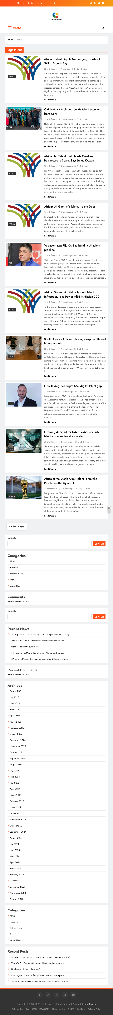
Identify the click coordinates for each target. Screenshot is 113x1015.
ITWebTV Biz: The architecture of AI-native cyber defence (37, 640)
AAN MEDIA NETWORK (37, 1009)
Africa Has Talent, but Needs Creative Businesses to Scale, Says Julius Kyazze (69, 158)
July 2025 (14, 770)
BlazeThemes (90, 1004)
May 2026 (15, 709)
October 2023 (16, 899)
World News (15, 586)
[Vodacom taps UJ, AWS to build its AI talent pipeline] (23, 254)
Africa (12, 76)
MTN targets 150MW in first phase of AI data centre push (37, 653)
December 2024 (18, 813)
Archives (81, 1009)
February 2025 (17, 801)
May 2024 (15, 856)
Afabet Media (58, 1009)
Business (14, 567)
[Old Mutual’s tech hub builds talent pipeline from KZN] (23, 118)
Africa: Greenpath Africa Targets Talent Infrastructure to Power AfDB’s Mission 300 (71, 294)
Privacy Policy (94, 1009)
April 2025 (15, 789)
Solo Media (17, 1009)
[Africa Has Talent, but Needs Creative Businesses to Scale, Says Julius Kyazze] (23, 165)
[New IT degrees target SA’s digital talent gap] (23, 395)
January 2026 (16, 734)
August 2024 (16, 838)
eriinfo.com (52, 68)
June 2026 (15, 703)
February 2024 (17, 874)
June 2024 (15, 850)
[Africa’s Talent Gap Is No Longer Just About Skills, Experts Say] (23, 68)
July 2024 (14, 844)
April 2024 (15, 862)
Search (12, 538)
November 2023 (18, 893)
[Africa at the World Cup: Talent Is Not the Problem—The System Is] (23, 487)
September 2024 (18, 831)
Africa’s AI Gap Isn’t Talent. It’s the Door (69, 206)
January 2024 (16, 880)
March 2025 (15, 795)
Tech (11, 127)
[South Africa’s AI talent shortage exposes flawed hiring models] (23, 348)
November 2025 (18, 746)
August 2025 (16, 764)
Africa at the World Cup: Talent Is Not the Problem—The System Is (70, 481)
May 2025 (14, 783)
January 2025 (16, 807)
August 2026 (16, 691)
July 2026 (14, 697)
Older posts (17, 526)
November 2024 (18, 819)
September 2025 (18, 758)
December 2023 (17, 886)
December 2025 (17, 740)
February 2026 (17, 728)
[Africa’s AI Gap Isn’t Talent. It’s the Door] (23, 215)
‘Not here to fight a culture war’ (30, 3)
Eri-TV (71, 1009)
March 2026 (15, 721)
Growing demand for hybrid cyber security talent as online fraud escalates (71, 434)
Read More (49, 99)
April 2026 (15, 715)
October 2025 (16, 752)
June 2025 (15, 776)
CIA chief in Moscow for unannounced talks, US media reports (39, 659)
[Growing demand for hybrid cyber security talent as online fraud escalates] (23, 441)
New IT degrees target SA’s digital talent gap (73, 386)
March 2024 (15, 868)
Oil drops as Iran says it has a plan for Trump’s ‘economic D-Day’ (40, 634)
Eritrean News (16, 573)
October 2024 (17, 825)
